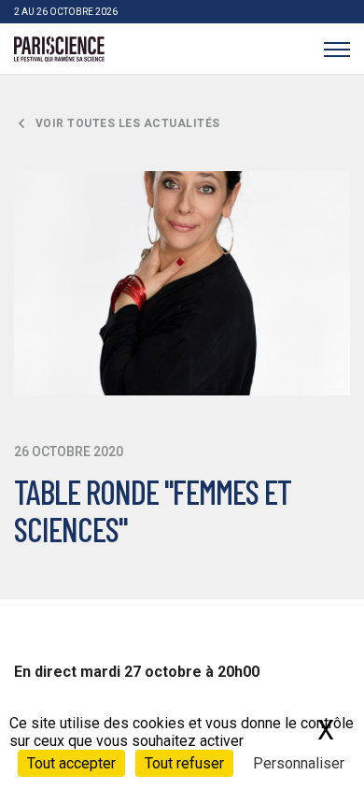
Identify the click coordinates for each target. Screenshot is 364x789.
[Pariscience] (59, 49)
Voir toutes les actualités (126, 123)
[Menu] (336, 49)
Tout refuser (184, 763)
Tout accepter (71, 763)
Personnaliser (298, 763)
